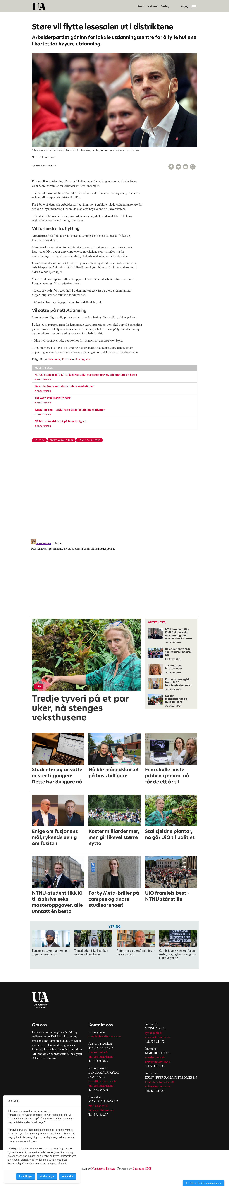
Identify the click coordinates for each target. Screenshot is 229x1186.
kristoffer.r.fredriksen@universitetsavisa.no (160, 1084)
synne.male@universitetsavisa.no (157, 1035)
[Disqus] (114, 496)
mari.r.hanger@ (98, 1106)
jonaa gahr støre (89, 440)
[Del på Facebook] (171, 167)
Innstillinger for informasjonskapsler (203, 1183)
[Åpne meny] (194, 6)
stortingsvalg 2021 (61, 440)
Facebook (54, 359)
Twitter (67, 359)
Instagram (83, 359)
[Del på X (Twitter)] (178, 167)
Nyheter (152, 6)
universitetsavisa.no (100, 1056)
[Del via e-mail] (185, 167)
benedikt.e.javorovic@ (102, 1081)
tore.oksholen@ (98, 1052)
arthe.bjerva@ (157, 1057)
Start (140, 6)
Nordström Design (103, 1168)
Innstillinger (25, 1176)
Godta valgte (47, 1176)
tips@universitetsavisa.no (104, 1036)
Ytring (165, 6)
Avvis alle (67, 1176)
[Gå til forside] (39, 6)
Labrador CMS (142, 1168)
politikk (39, 440)
